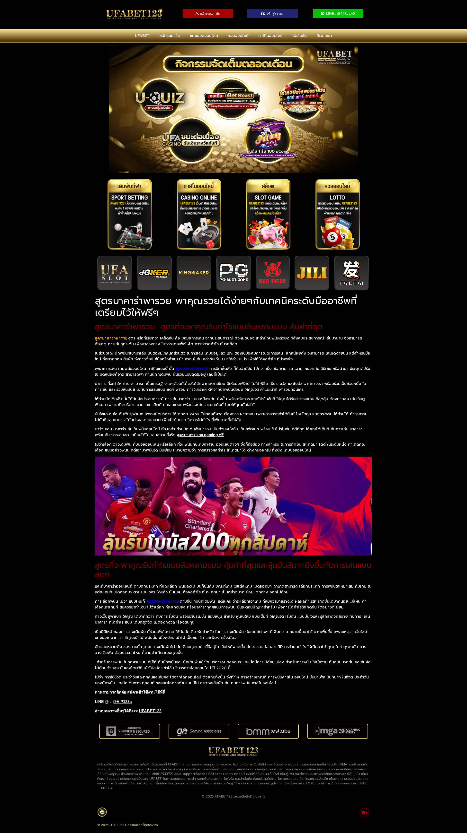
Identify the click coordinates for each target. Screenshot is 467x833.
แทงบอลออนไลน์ (204, 36)
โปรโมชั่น (299, 36)
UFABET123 (150, 711)
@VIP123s (122, 702)
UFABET (142, 36)
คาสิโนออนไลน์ (270, 36)
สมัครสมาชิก (169, 36)
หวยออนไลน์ (238, 36)
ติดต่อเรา (324, 36)
